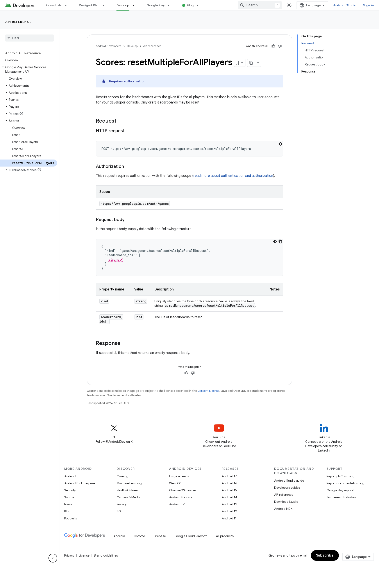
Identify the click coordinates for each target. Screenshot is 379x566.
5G (119, 511)
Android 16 (229, 483)
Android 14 (229, 497)
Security (70, 490)
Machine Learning (129, 483)
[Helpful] (273, 46)
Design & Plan (89, 5)
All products (225, 536)
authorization (134, 81)
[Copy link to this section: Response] (124, 343)
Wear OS (175, 483)
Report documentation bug (345, 483)
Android (70, 476)
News (68, 504)
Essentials (54, 5)
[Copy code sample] (280, 241)
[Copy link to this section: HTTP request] (129, 131)
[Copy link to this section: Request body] (129, 220)
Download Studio (286, 502)
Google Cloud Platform (191, 536)
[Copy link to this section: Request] (120, 121)
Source (69, 497)
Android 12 (229, 511)
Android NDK (283, 509)
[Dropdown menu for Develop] (135, 5)
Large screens (179, 476)
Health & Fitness (127, 490)
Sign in (368, 5)
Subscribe (325, 555)
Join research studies (341, 497)
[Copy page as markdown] (251, 63)
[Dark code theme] (280, 144)
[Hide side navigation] (52, 558)
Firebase (160, 536)
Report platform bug (340, 476)
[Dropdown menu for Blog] (200, 5)
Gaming (122, 476)
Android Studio (344, 5)
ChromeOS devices (182, 490)
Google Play (156, 5)
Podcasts (70, 518)
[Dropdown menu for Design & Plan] (105, 5)
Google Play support (340, 490)
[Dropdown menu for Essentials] (68, 5)
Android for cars (180, 497)
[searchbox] (29, 38)
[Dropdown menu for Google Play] (171, 5)
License (84, 555)
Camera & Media (128, 497)
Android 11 (229, 518)
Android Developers (108, 46)
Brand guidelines (106, 555)
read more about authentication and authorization (233, 176)
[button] (28, 69)
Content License (208, 391)
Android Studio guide (289, 481)
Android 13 (229, 504)
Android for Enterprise (79, 483)
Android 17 (229, 476)
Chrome (139, 536)
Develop (122, 5)
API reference (18, 22)
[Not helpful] (280, 46)
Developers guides (287, 488)
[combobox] (260, 5)
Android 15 (229, 490)
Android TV (177, 504)
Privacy (122, 504)
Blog (190, 5)
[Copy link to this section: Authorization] (128, 166)
